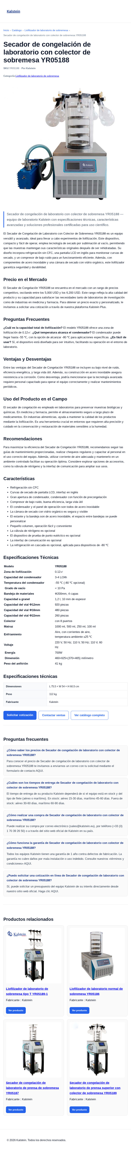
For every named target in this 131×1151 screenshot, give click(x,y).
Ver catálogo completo (89, 715)
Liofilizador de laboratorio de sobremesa (37, 76)
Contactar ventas (53, 715)
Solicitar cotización (20, 715)
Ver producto (15, 1010)
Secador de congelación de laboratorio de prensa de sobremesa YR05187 (32, 1088)
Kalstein (13, 11)
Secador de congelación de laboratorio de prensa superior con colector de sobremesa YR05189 (95, 1088)
